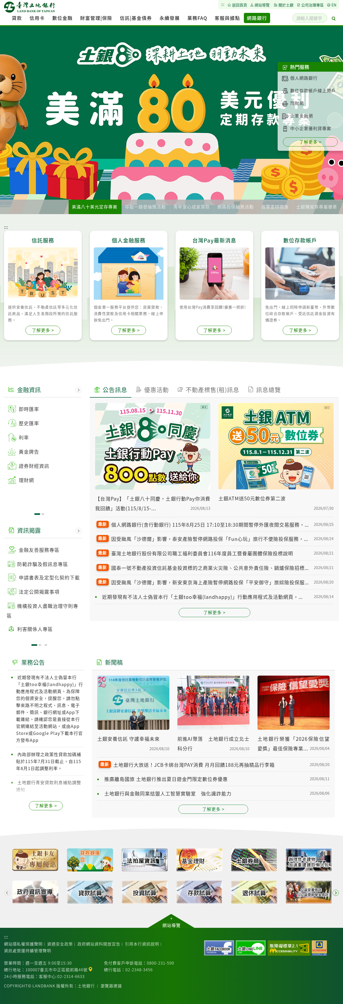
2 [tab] (43, 514)
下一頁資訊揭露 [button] (78, 531)
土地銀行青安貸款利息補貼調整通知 (48, 786)
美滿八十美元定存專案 (94, 206)
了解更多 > (214, 612)
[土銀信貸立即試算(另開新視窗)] (90, 861)
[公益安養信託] (308, 893)
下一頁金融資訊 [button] (78, 390)
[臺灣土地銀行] (29, 9)
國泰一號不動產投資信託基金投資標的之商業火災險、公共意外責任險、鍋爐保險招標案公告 (210, 567)
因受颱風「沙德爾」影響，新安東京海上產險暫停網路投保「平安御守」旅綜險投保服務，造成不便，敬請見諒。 (210, 582)
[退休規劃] (254, 893)
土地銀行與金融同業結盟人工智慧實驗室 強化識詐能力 (168, 793)
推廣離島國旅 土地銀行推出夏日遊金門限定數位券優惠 (166, 778)
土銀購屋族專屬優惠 (316, 206)
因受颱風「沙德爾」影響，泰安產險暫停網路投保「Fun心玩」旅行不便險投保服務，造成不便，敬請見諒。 (210, 538)
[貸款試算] (90, 893)
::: (6, 227)
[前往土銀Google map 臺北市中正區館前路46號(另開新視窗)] (90, 969)
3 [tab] (45, 645)
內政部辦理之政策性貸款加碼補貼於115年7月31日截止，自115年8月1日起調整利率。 (48, 761)
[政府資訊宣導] (35, 893)
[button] (8, 120)
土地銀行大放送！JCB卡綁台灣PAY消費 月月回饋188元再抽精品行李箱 (194, 764)
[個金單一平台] (35, 861)
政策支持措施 (275, 206)
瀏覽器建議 (111, 985)
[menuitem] (17, 18)
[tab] (110, 390)
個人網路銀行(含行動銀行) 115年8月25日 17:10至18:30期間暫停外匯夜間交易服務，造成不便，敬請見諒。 (210, 524)
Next (336, 893)
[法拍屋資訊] (144, 861)
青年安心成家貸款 (191, 206)
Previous (7, 893)
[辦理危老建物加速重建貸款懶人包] (308, 861)
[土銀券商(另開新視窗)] (254, 861)
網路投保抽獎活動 (235, 206)
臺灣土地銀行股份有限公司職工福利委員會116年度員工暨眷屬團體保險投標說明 (202, 553)
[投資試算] (144, 893)
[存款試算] (199, 893)
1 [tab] (37, 514)
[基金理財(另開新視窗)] (199, 861)
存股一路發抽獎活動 (145, 206)
